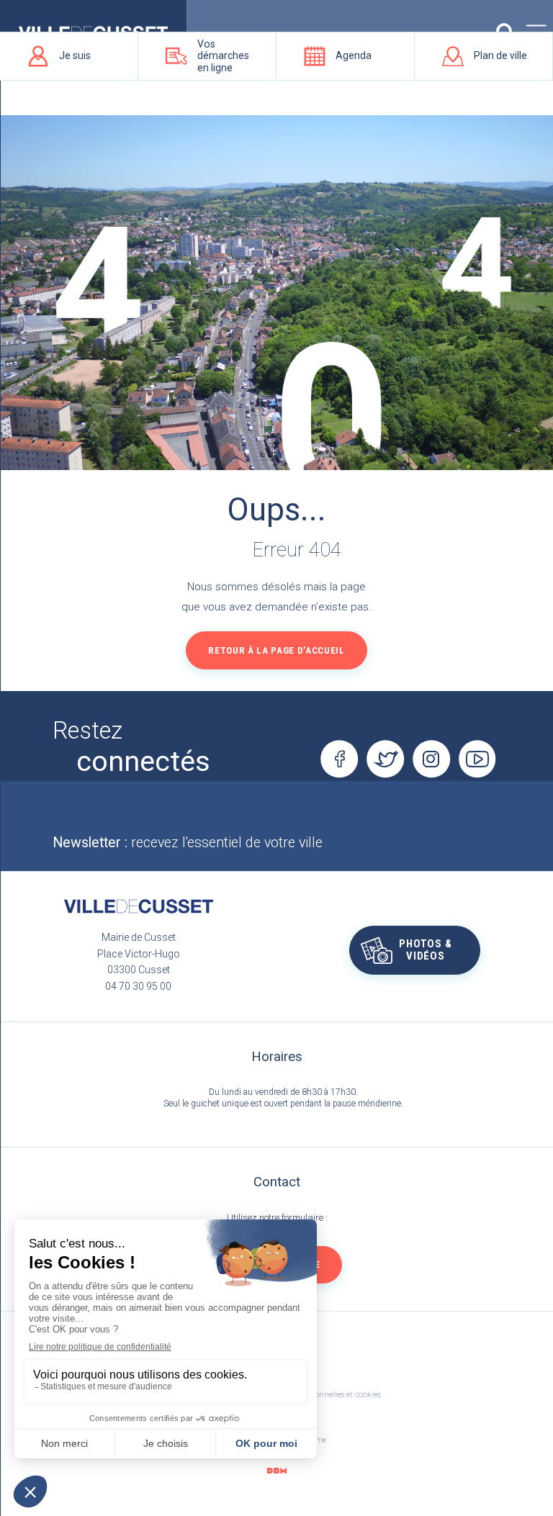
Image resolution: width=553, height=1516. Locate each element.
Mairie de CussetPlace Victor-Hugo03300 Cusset (138, 953)
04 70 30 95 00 (138, 986)
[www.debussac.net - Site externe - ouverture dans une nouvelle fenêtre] (276, 1471)
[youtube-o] (477, 758)
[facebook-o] (340, 758)
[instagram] (431, 758)
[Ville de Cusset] (138, 906)
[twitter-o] (385, 758)
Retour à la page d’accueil (276, 650)
